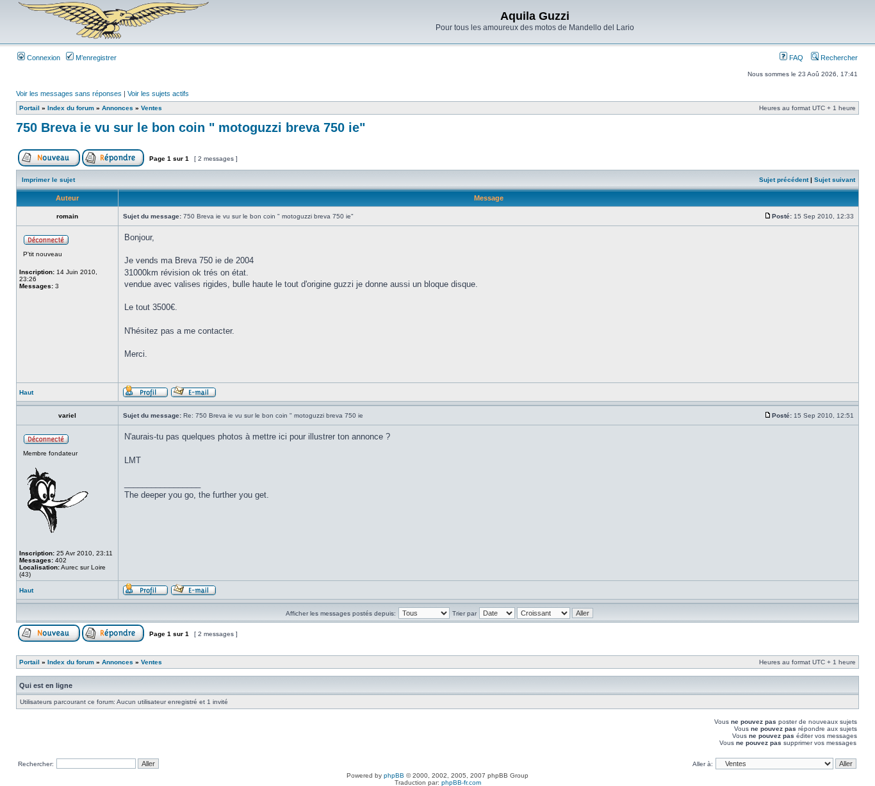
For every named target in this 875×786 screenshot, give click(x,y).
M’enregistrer (95, 57)
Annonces (117, 107)
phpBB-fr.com (461, 782)
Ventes (151, 107)
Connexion (42, 57)
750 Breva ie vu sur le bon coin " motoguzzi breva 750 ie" (190, 127)
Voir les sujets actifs (158, 93)
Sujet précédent (783, 179)
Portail (29, 107)
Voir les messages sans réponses (69, 93)
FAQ (795, 57)
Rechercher (838, 57)
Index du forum (70, 107)
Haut (26, 392)
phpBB (394, 775)
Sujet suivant (834, 179)
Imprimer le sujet (48, 179)
